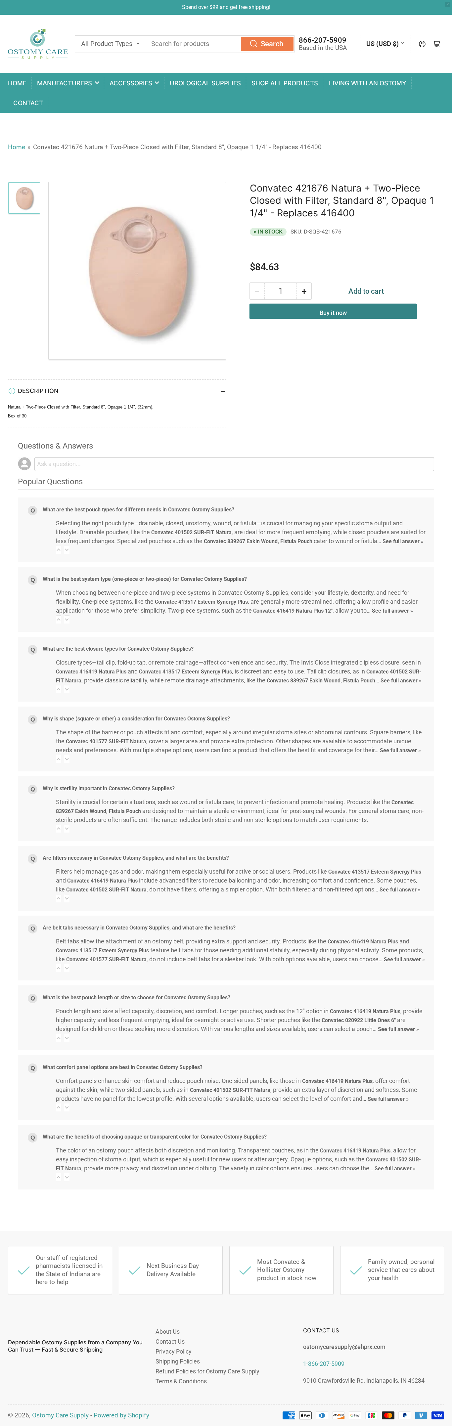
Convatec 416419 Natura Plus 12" (293, 611)
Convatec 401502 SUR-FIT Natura (191, 532)
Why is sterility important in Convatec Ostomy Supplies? (109, 788)
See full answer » (403, 541)
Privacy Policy (174, 1351)
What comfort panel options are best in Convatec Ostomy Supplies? (123, 1067)
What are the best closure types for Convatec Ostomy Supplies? (118, 649)
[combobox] (220, 43)
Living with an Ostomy (367, 83)
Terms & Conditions (181, 1381)
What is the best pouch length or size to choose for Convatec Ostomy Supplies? (136, 997)
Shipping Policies (178, 1361)
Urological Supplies (205, 83)
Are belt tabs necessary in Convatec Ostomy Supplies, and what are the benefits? (139, 928)
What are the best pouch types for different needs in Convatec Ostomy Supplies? (138, 509)
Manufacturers (64, 83)
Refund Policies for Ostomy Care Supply (207, 1371)
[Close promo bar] (447, 4)
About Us (168, 1331)
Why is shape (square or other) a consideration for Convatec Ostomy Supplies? (136, 718)
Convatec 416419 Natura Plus (91, 672)
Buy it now (333, 312)
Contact (28, 103)
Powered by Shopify (121, 1415)
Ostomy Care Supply (60, 1415)
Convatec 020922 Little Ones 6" (359, 1020)
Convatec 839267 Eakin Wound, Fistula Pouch (258, 541)
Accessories (131, 83)
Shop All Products (284, 83)
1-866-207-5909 (323, 1363)
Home (17, 83)
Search (272, 44)
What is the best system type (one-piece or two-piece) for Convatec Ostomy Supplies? (145, 579)
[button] (58, 550)
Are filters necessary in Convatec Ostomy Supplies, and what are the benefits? (136, 858)
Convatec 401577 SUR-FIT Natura (106, 741)
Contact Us (170, 1341)
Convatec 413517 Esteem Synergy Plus (201, 602)
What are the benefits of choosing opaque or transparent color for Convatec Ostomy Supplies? (155, 1137)
